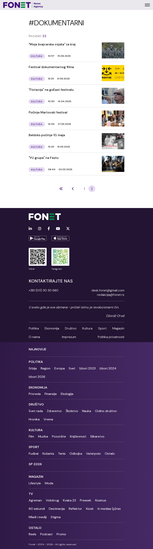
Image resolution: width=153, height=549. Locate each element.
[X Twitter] (68, 228)
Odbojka (76, 453)
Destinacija (57, 509)
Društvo (70, 328)
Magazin (118, 328)
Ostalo (110, 453)
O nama (34, 337)
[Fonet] (23, 5)
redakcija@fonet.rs (110, 295)
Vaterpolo (93, 453)
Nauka (86, 411)
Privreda (35, 394)
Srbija (33, 368)
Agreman (35, 500)
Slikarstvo (97, 436)
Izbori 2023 (87, 368)
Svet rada (36, 411)
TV (31, 494)
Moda (49, 483)
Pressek (85, 500)
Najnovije (37, 349)
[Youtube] (58, 228)
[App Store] (60, 238)
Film (31, 436)
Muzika (43, 436)
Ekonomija (52, 328)
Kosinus (100, 500)
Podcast (46, 534)
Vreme (48, 419)
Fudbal (33, 453)
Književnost (78, 436)
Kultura (87, 328)
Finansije (51, 394)
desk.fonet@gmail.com (107, 290)
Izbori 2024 (108, 368)
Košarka (48, 453)
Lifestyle (35, 483)
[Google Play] (38, 238)
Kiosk (90, 509)
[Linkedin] (30, 228)
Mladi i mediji (38, 517)
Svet (72, 368)
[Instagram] (39, 228)
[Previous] (61, 188)
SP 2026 (35, 464)
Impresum (69, 337)
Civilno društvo (106, 411)
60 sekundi (37, 509)
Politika (34, 328)
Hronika (34, 419)
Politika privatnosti (111, 337)
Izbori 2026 (37, 377)
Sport (102, 328)
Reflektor (75, 509)
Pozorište (59, 436)
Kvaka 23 (69, 500)
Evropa (59, 368)
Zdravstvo (54, 411)
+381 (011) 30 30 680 (43, 290)
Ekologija (67, 394)
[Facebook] (49, 228)
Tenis (62, 453)
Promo (61, 534)
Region (45, 368)
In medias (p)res (109, 509)
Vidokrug (52, 500)
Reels (32, 534)
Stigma (56, 517)
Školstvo (72, 411)
